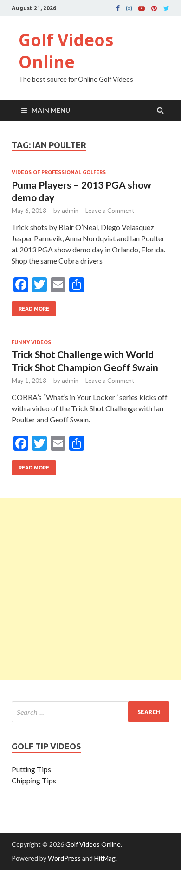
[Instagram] (129, 8)
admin (70, 210)
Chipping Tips (34, 780)
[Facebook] (118, 8)
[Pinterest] (154, 8)
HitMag (105, 858)
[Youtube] (141, 8)
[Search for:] (90, 711)
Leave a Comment (109, 210)
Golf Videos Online (66, 50)
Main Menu (51, 110)
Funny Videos (31, 342)
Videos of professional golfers (59, 172)
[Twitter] (166, 8)
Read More (30, 306)
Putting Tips (31, 769)
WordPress (64, 858)
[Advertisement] (90, 589)
